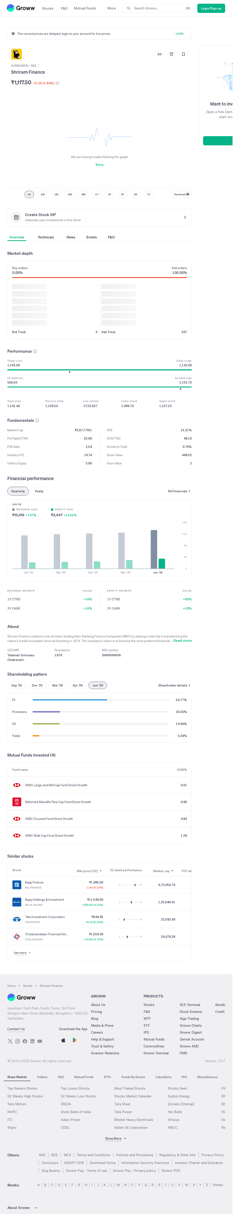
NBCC (172, 1127)
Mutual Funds (154, 1039)
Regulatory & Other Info (177, 1154)
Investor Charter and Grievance (199, 1162)
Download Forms (103, 1162)
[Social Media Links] (10, 1041)
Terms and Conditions (93, 1154)
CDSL (65, 1127)
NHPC (12, 1111)
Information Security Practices (145, 1162)
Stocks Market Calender (133, 1096)
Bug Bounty (51, 1170)
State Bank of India (76, 1111)
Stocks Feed (177, 1088)
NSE (42, 1154)
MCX (67, 1154)
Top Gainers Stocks (22, 1088)
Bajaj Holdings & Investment (44, 899)
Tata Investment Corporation (45, 917)
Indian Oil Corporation (131, 1127)
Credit (220, 1011)
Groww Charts (191, 1025)
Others (218, 1184)
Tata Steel (122, 1104)
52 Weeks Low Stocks (78, 1096)
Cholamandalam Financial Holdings (46, 934)
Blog (94, 1018)
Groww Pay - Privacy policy (134, 1170)
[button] (35, 351)
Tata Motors (16, 1104)
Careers (97, 1032)
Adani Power (70, 1119)
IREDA (66, 1104)
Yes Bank (175, 1111)
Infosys (173, 1119)
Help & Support (102, 1039)
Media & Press (102, 1025)
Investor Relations (105, 1053)
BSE (54, 1154)
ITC (10, 1119)
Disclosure (50, 1162)
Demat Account (192, 1039)
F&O (147, 1011)
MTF (147, 1018)
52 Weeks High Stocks (25, 1096)
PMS (183, 1053)
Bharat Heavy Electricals (133, 1119)
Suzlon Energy (179, 1096)
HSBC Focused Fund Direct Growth (49, 819)
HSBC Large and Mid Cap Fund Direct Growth (56, 785)
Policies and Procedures (134, 1154)
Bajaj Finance (34, 882)
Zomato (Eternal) (181, 1104)
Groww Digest (191, 1032)
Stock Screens (191, 1011)
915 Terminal (190, 1004)
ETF (147, 1025)
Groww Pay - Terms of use (86, 1170)
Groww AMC (189, 1046)
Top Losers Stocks (75, 1088)
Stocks (149, 1004)
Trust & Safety (102, 1046)
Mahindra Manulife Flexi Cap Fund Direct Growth (58, 802)
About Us (98, 1004)
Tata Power (123, 1111)
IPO (146, 1032)
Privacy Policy (212, 1154)
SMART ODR (74, 1162)
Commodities (154, 1046)
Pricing (96, 1011)
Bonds (220, 1004)
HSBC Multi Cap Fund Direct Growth (49, 835)
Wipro (12, 1127)
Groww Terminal (156, 1053)
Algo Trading (189, 1018)
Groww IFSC (171, 1170)
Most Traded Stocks (129, 1088)
